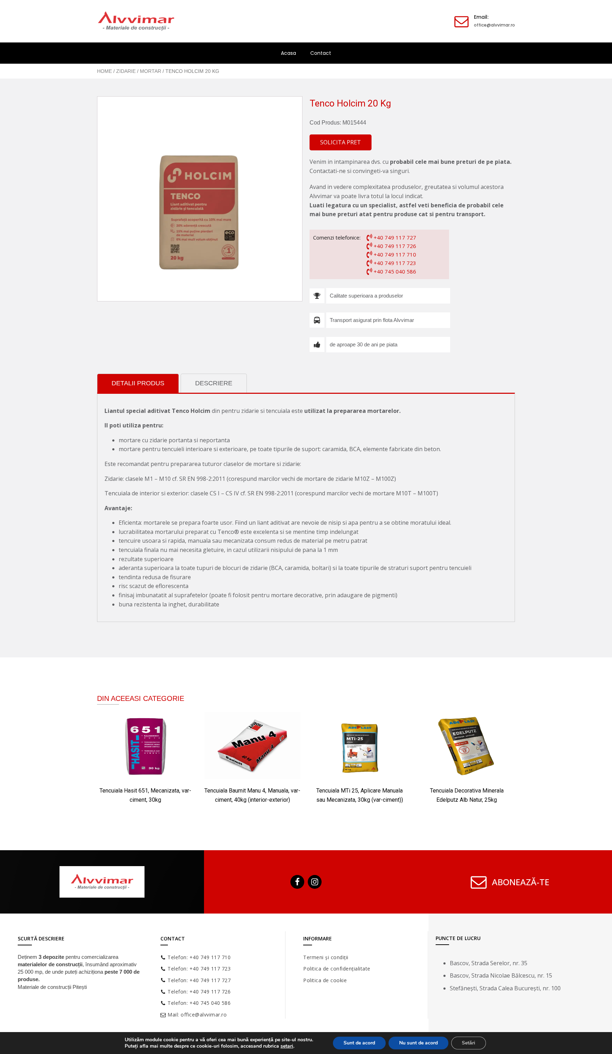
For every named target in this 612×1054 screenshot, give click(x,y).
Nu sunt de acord (418, 1042)
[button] (341, 142)
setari (286, 1046)
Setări (468, 1042)
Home (104, 71)
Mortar (150, 71)
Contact (320, 53)
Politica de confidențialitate (336, 968)
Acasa (288, 53)
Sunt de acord (359, 1042)
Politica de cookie (325, 980)
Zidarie (126, 71)
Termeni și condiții (325, 957)
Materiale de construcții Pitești (52, 987)
